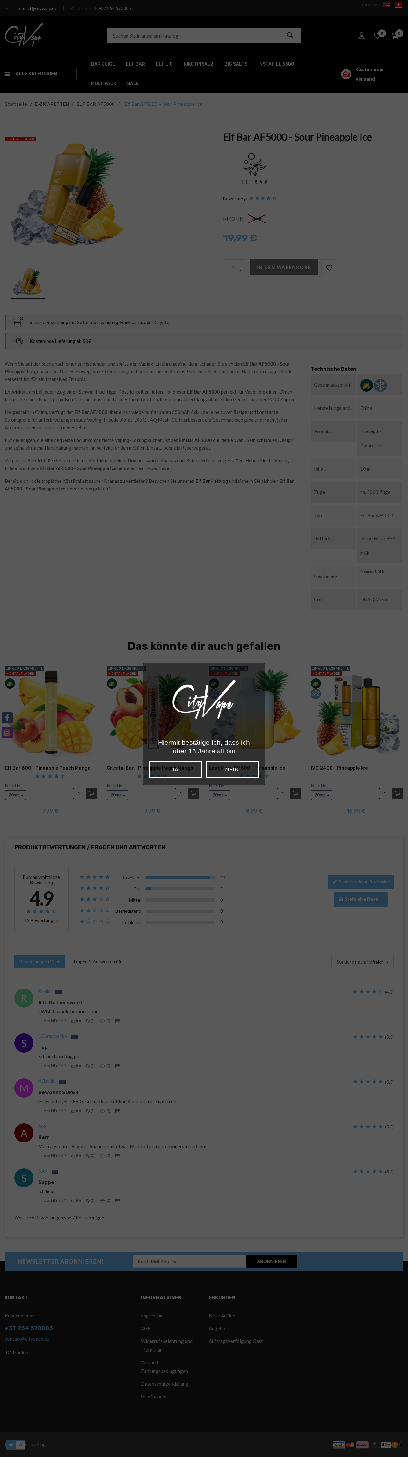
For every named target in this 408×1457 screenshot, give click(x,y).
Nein (232, 769)
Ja (175, 769)
